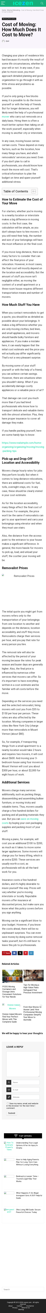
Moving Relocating (13, 10)
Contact (19, 1306)
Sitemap (21, 1309)
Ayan (7, 41)
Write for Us (26, 1308)
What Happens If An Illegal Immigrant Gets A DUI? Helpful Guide (29, 1195)
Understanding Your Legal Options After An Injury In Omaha (27, 1145)
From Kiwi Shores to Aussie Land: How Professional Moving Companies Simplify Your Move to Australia (32, 1013)
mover (5, 116)
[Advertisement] (23, 1260)
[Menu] (3, 3)
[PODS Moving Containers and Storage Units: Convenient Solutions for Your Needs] (12, 971)
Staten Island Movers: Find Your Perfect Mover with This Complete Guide (12, 1018)
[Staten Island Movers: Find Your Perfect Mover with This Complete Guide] (12, 1005)
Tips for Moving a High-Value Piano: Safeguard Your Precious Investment (32, 989)
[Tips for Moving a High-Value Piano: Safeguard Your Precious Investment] (33, 971)
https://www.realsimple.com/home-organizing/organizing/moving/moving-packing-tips (23, 447)
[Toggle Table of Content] (32, 191)
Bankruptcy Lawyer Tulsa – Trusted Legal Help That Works (27, 1178)
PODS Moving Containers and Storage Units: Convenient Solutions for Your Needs (11, 991)
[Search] (42, 3)
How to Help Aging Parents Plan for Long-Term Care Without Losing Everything (27, 1162)
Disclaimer (30, 1306)
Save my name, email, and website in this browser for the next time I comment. (22, 1105)
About (10, 1306)
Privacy (14, 1308)
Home (4, 10)
